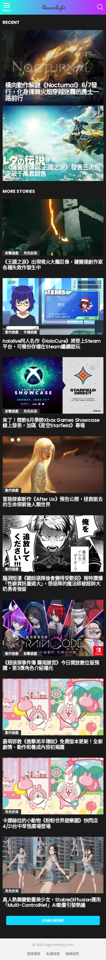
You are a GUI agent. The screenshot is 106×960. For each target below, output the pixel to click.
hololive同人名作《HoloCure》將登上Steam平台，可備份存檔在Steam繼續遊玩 (52, 344)
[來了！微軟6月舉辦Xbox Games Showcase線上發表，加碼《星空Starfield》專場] (53, 385)
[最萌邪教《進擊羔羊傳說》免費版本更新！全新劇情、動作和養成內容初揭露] (53, 707)
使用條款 (33, 954)
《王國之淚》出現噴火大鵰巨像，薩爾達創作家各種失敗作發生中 (53, 265)
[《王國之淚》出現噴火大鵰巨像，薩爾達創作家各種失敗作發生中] (53, 227)
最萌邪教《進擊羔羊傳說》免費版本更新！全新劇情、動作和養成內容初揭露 (53, 744)
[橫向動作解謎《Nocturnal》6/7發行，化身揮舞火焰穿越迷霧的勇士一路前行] (53, 68)
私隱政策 (53, 954)
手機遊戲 (30, 332)
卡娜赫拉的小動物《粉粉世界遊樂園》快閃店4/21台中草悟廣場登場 (50, 823)
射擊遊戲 (12, 253)
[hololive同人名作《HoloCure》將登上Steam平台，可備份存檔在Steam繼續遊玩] (53, 306)
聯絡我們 (72, 954)
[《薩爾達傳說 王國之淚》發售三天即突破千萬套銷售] (53, 143)
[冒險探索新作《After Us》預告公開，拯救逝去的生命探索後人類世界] (53, 464)
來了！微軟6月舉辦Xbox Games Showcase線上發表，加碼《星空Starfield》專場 (51, 423)
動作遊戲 (12, 332)
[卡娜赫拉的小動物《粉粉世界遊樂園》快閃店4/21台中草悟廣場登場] (53, 786)
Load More (53, 920)
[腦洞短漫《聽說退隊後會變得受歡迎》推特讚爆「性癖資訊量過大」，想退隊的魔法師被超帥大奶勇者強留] (53, 543)
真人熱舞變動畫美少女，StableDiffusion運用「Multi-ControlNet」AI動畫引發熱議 (52, 902)
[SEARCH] (100, 7)
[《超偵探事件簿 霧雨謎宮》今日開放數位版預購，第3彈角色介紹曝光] (53, 628)
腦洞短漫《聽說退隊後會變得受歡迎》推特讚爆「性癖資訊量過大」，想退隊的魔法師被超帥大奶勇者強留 (53, 584)
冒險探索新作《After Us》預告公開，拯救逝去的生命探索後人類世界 (53, 502)
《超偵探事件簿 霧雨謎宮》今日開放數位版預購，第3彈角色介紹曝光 (51, 665)
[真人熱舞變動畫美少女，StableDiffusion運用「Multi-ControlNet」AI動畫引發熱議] (53, 865)
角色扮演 (30, 253)
